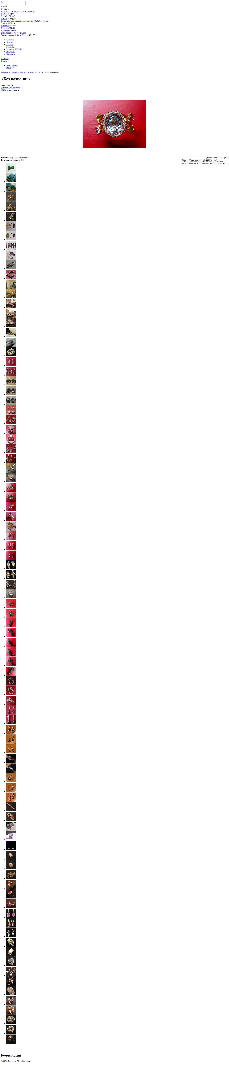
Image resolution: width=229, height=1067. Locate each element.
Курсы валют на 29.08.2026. (17, 11)
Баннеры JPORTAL (15, 49)
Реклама (10, 47)
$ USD (4, 14)
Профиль (10, 52)
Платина (5, 26)
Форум (9, 42)
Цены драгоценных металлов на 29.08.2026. (25, 21)
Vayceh (23, 72)
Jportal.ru (12, 1061)
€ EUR (4, 18)
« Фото (4, 58)
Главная (10, 40)
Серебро (5, 28)
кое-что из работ (35, 72)
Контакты (10, 54)
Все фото (10, 68)
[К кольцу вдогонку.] (11, 801)
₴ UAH (4, 16)
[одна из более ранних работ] (11, 810)
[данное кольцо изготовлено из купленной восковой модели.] (11, 830)
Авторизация (20, 33)
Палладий (5, 30)
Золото (4, 23)
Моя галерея (11, 65)
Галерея (9, 44)
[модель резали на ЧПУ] (11, 1004)
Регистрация (6, 33)
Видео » (5, 61)
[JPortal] (13, 5)
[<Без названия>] (10, 88)
